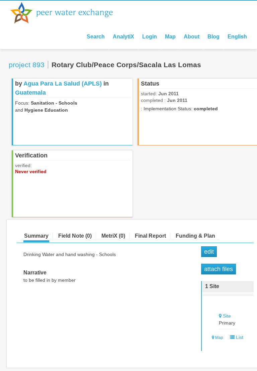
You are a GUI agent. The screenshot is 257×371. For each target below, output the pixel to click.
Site (227, 316)
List (239, 337)
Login (149, 36)
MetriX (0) (113, 236)
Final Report (150, 236)
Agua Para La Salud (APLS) (62, 83)
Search (96, 36)
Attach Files (218, 269)
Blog (213, 36)
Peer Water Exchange (67, 13)
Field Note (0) (75, 236)
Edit (209, 251)
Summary (36, 236)
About (191, 36)
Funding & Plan (195, 236)
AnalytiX (123, 36)
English (237, 36)
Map (170, 36)
